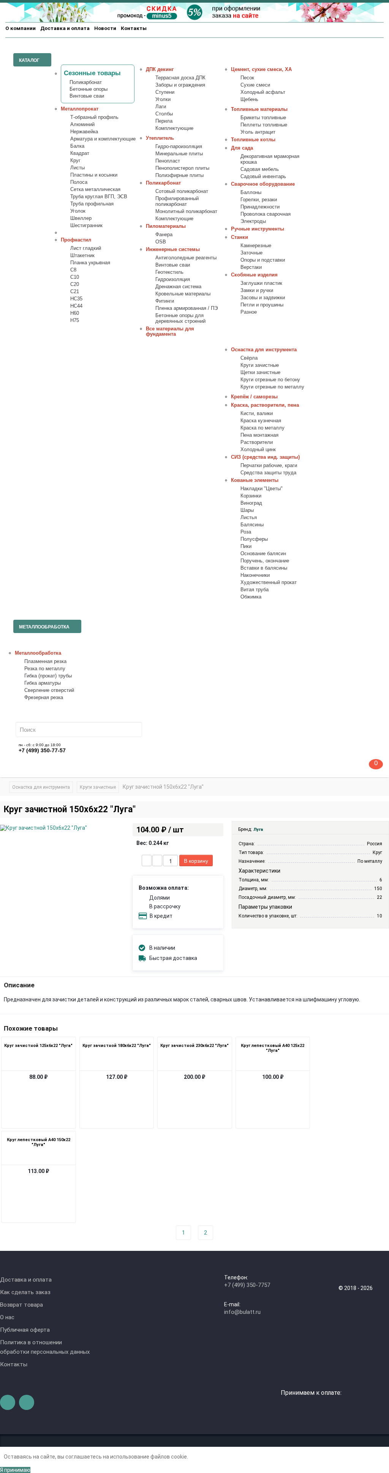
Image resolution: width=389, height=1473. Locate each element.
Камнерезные (255, 245)
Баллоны (250, 192)
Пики (245, 546)
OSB (160, 242)
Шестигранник (86, 225)
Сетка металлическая (95, 189)
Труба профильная (92, 204)
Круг (75, 160)
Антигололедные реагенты (186, 257)
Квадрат (79, 153)
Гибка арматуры (42, 683)
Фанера (163, 234)
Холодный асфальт (262, 92)
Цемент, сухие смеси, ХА (261, 69)
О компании (20, 28)
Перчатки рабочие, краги (268, 465)
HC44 (76, 306)
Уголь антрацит (257, 132)
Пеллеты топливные (263, 125)
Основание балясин (263, 553)
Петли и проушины (261, 305)
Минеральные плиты (179, 153)
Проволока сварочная (265, 214)
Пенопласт (167, 161)
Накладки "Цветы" (261, 488)
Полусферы (254, 539)
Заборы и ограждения (180, 85)
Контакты (134, 28)
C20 (74, 284)
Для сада (242, 148)
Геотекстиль (169, 272)
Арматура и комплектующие (103, 139)
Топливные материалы (259, 109)
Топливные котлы (253, 139)
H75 (74, 320)
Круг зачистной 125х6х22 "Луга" (38, 1045)
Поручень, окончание (264, 561)
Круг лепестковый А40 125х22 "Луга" (272, 1048)
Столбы (164, 114)
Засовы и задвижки (262, 297)
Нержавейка (84, 131)
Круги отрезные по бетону (270, 379)
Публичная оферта (25, 1329)
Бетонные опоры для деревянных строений (180, 318)
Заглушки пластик (261, 283)
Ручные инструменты (257, 229)
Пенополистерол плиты (182, 168)
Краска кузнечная (260, 420)
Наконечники (255, 575)
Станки (239, 237)
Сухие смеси (255, 85)
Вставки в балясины (263, 568)
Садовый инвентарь (263, 176)
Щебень (249, 99)
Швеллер (81, 218)
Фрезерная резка (43, 697)
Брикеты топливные (263, 117)
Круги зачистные (259, 365)
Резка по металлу (44, 668)
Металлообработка (38, 653)
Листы (77, 168)
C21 (74, 291)
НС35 (76, 299)
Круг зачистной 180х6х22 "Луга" (116, 1045)
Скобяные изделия (254, 275)
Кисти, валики (256, 413)
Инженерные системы (173, 249)
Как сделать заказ (25, 1292)
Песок (247, 78)
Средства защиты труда (268, 472)
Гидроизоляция (172, 279)
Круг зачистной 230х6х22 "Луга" (194, 1045)
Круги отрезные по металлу (272, 387)
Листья (248, 517)
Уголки (163, 99)
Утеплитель (160, 138)
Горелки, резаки (258, 199)
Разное (248, 312)
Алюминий (82, 124)
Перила (163, 121)
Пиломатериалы (166, 226)
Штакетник (82, 255)
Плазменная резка (45, 661)
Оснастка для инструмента (264, 349)
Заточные (251, 253)
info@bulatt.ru (242, 1312)
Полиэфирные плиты (179, 175)
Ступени (164, 92)
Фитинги (164, 301)
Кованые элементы (254, 480)
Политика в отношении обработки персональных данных (45, 1347)
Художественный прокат (268, 582)
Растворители (256, 442)
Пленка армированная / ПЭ (186, 308)
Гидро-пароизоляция (178, 146)
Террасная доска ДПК (180, 78)
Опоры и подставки (262, 260)
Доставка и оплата (65, 28)
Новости (105, 28)
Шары (247, 510)
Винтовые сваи (87, 96)
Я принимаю (15, 1470)
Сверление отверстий (49, 690)
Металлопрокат (79, 109)
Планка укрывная (90, 262)
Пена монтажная (259, 435)
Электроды (253, 221)
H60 (74, 313)
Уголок (77, 211)
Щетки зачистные (260, 372)
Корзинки (250, 496)
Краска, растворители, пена (265, 405)
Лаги (160, 106)
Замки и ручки (256, 290)
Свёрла (249, 358)
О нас (7, 1317)
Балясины (252, 524)
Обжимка (250, 597)
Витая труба (254, 589)
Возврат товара (21, 1304)
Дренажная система (178, 286)
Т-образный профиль (94, 117)
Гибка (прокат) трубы (48, 676)
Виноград (251, 503)
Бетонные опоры (89, 89)
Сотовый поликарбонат (181, 191)
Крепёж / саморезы (254, 396)
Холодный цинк (258, 449)
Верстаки (251, 267)
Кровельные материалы (182, 294)
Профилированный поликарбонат (177, 201)
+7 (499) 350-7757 (247, 1285)
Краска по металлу (262, 428)
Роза (245, 532)
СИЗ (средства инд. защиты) (265, 457)
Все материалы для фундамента (170, 331)
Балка (77, 146)
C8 (73, 270)
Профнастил (76, 240)
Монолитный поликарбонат (186, 211)
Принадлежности (260, 207)
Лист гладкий (85, 248)
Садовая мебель (259, 169)
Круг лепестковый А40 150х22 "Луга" (38, 1142)
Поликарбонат (86, 82)
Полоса (78, 182)
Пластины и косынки (93, 175)
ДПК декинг (160, 69)
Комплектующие (174, 128)
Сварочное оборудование (263, 184)
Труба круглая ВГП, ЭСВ (98, 196)
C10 (74, 277)
